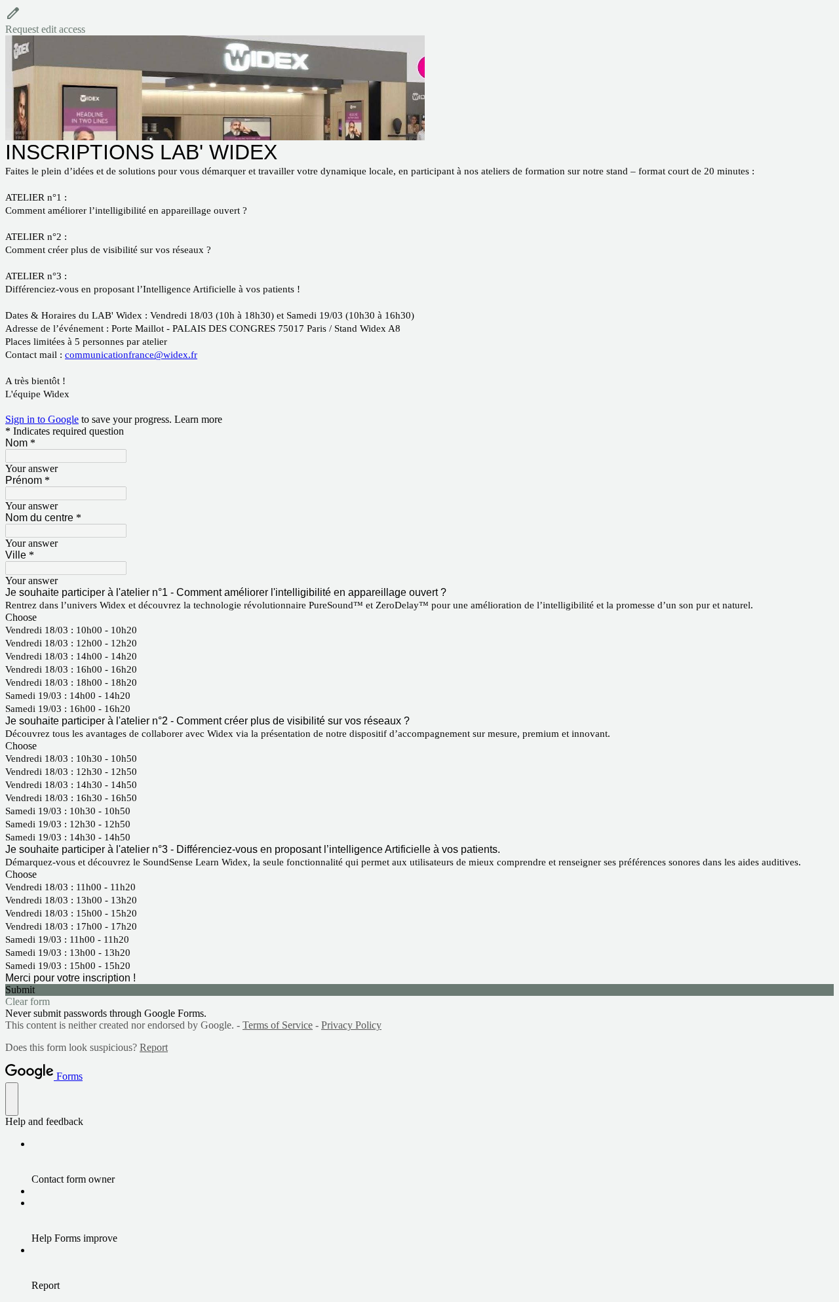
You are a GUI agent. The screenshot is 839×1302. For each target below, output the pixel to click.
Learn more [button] (198, 419)
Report (154, 1047)
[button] (419, 20)
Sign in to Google (42, 419)
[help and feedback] (11, 1099)
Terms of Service (278, 1025)
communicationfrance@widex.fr (131, 354)
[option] (419, 617)
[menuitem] (432, 1161)
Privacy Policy (351, 1025)
